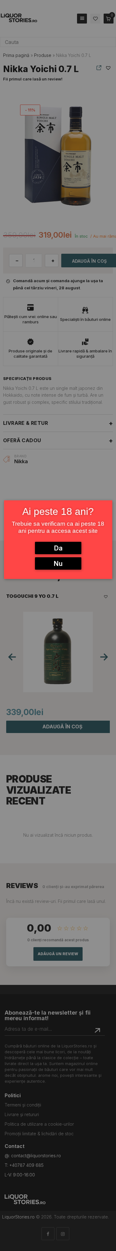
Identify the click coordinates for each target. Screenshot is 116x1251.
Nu (58, 563)
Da (58, 548)
